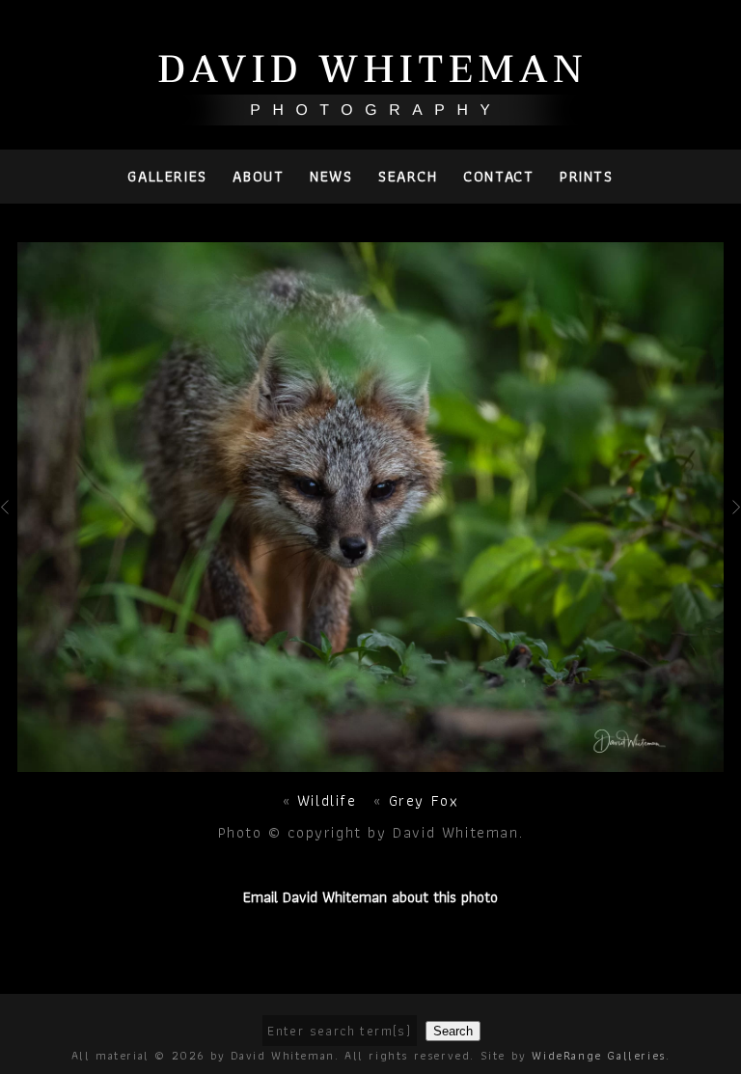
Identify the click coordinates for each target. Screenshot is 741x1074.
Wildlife (330, 800)
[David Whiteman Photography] (371, 114)
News (331, 176)
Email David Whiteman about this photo (370, 897)
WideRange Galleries (598, 1055)
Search (408, 176)
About (258, 176)
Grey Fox (424, 800)
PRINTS (587, 176)
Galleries (166, 176)
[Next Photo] (370, 761)
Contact (498, 176)
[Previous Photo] (8, 533)
